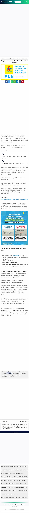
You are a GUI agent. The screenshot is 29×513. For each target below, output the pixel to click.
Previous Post (23, 421)
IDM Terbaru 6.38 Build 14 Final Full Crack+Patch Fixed (14, 490)
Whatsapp (9, 373)
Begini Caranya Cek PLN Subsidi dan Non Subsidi (14, 61)
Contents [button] (3, 150)
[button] (26, 1)
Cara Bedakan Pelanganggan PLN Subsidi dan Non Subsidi (14, 157)
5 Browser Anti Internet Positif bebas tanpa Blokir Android (15, 487)
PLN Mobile (16, 255)
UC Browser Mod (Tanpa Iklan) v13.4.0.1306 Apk (12, 473)
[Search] (19, 2)
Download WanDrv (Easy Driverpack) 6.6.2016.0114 (13, 480)
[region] (14, 45)
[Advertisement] (14, 19)
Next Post (4, 421)
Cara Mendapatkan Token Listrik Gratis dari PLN (14, 199)
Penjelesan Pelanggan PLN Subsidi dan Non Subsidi (14, 163)
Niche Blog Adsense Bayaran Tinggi (9, 494)
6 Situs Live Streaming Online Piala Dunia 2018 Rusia (14, 497)
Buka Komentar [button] (14, 432)
